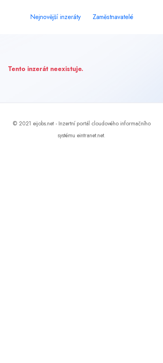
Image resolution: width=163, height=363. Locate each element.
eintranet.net (90, 135)
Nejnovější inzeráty (55, 16)
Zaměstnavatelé (113, 16)
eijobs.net (43, 123)
